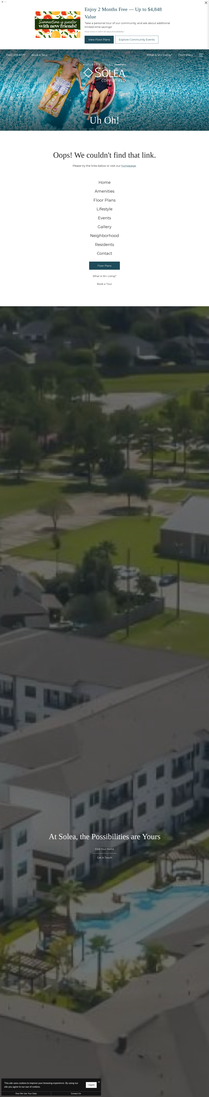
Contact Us (76, 1093)
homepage (128, 166)
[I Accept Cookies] (99, 1082)
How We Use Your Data (26, 1093)
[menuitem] (104, 183)
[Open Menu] (201, 55)
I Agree (91, 1085)
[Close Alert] (206, 4)
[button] (2, 1)
